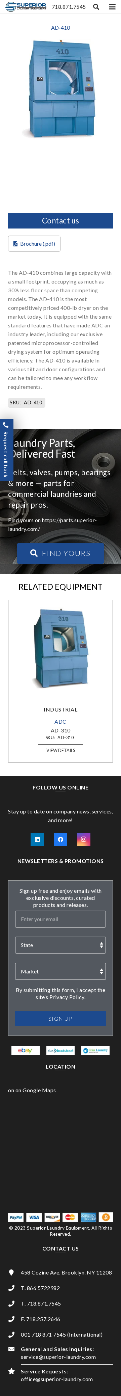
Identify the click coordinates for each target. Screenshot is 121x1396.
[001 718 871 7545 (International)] (14, 1335)
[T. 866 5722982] (14, 1288)
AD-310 (61, 730)
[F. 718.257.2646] (14, 1319)
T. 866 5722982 (40, 1288)
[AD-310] (60, 648)
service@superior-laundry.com (58, 1356)
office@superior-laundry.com (57, 1379)
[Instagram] (83, 839)
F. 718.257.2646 (41, 1319)
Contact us (60, 220)
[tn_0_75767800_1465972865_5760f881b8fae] (25, 1050)
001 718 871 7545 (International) (62, 1334)
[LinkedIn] (37, 839)
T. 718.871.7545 (41, 1303)
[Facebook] (60, 839)
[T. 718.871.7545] (14, 1303)
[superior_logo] (25, 7)
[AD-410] (60, 43)
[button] (96, 7)
